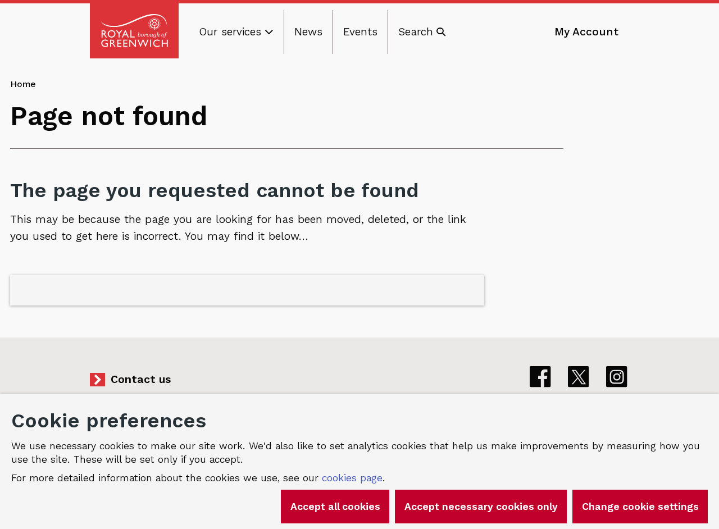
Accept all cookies (335, 506)
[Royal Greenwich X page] (578, 376)
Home (23, 84)
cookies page (352, 478)
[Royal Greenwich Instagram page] (616, 376)
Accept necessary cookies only (481, 506)
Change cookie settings (640, 506)
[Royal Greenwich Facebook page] (540, 376)
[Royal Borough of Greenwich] (134, 30)
